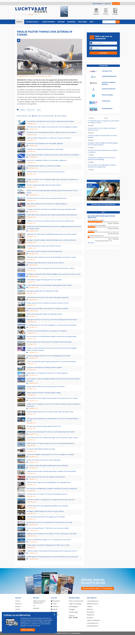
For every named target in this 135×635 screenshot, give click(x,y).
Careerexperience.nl (92, 623)
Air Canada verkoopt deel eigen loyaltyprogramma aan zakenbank (47, 465)
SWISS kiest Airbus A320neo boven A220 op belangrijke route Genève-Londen (51, 257)
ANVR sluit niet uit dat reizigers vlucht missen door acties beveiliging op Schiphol (52, 127)
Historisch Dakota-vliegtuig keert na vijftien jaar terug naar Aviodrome (49, 138)
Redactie (17, 606)
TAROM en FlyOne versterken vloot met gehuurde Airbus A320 (47, 198)
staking (22, 110)
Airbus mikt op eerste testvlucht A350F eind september (44, 251)
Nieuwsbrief (56, 601)
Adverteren (18, 604)
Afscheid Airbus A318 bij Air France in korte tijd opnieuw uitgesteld (47, 297)
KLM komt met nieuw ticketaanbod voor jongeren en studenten (47, 331)
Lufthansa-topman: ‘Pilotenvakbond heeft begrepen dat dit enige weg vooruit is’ (52, 551)
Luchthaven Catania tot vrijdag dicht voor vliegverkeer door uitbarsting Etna (50, 499)
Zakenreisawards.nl (92, 626)
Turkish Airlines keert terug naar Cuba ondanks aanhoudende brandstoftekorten (52, 215)
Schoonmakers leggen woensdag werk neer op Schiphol (44, 280)
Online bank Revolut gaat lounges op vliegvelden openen (44, 314)
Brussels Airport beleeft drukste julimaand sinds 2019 (44, 426)
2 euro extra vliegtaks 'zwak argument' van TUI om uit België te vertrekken (50, 454)
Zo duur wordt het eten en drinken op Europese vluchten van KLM (47, 303)
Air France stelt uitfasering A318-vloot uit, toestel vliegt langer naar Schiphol (51, 432)
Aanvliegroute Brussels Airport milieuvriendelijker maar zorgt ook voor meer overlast (53, 274)
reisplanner (82, 22)
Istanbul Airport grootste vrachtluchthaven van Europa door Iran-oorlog (49, 522)
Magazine (61, 22)
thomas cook (30, 110)
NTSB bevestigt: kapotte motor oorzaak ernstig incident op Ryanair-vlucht (50, 412)
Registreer (108, 3)
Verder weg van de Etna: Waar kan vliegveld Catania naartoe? (46, 477)
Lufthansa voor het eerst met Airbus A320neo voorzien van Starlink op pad (50, 221)
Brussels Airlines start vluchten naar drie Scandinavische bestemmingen (49, 342)
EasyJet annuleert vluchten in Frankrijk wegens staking (44, 393)
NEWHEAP (36, 608)
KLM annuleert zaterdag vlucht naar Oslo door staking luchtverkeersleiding (50, 121)
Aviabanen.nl (90, 615)
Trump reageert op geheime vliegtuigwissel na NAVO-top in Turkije (48, 545)
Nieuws (19, 22)
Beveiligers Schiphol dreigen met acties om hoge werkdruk (45, 511)
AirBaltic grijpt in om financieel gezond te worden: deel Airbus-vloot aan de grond (52, 557)
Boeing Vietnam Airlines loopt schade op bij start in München (46, 386)
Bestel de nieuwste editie (91, 588)
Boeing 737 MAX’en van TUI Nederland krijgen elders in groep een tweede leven (52, 179)
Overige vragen (73, 612)
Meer (91, 22)
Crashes (106, 118)
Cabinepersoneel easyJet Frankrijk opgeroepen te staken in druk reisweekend (51, 471)
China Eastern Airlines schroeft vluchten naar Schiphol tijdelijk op (47, 204)
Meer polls (91, 243)
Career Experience (48, 22)
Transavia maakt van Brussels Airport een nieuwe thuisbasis (46, 172)
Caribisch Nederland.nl (93, 620)
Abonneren (71, 22)
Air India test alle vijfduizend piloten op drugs (41, 449)
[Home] (31, 11)
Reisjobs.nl (90, 617)
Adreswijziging (73, 606)
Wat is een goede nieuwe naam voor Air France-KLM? (101, 216)
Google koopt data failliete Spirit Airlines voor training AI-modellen (47, 308)
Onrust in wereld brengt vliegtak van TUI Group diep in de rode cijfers (49, 539)
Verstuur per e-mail (25, 116)
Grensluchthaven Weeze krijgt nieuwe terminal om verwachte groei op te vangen (52, 398)
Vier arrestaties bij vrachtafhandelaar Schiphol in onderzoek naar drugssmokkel (51, 336)
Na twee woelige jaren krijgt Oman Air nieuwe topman (44, 185)
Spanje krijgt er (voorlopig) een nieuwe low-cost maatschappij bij (47, 373)
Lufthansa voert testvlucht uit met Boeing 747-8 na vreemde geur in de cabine (51, 534)
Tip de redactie (61, 116)
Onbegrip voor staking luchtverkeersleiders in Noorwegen (45, 149)
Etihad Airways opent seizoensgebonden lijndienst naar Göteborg (47, 506)
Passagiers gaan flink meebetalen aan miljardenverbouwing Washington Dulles (51, 209)
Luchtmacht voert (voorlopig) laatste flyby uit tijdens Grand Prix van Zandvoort (51, 132)
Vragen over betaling (75, 604)
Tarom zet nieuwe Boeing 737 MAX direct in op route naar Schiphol (48, 528)
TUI (34, 605)
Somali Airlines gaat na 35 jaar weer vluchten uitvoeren (44, 246)
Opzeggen (72, 609)
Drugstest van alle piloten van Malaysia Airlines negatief (44, 367)
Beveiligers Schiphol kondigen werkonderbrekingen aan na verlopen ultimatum (51, 240)
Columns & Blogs (32, 22)
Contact (17, 601)
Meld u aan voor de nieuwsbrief (44, 116)
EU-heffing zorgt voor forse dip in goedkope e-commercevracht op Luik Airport (52, 325)
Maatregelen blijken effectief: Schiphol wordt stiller (42, 291)
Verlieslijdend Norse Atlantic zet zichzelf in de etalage (43, 166)
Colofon (17, 609)
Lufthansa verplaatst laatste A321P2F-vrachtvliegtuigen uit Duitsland (48, 356)
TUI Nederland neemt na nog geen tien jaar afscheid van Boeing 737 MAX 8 (50, 268)
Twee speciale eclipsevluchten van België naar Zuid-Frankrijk (46, 517)
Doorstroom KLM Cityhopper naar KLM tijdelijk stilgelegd (45, 143)
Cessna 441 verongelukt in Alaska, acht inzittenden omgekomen (47, 160)
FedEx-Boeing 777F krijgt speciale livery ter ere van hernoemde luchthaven (50, 443)
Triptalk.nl (89, 606)
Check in (115, 3)
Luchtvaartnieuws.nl (93, 601)
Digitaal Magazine (98, 3)
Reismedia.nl (90, 612)
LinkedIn (55, 609)
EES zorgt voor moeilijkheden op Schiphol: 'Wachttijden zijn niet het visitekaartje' (52, 488)
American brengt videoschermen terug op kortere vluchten (45, 263)
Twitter (55, 604)
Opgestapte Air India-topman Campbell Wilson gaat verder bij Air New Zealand (51, 234)
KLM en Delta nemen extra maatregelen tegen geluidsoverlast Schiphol (49, 285)
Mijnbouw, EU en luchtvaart (98, 198)
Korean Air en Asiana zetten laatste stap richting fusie (44, 460)
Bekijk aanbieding (28, 630)
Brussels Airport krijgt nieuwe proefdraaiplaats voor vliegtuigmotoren (49, 482)
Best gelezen (91, 118)
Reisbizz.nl (90, 609)
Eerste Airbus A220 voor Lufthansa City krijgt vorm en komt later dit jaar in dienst (52, 437)
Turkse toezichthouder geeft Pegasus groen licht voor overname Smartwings (51, 361)
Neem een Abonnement (76, 601)
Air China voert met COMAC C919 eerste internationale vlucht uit (47, 494)
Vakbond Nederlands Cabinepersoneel (39, 602)
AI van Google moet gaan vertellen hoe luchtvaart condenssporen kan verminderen (53, 155)
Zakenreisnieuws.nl (92, 604)
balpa (38, 110)
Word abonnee (107, 588)
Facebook (55, 606)
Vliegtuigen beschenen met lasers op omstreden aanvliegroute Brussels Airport (52, 319)
